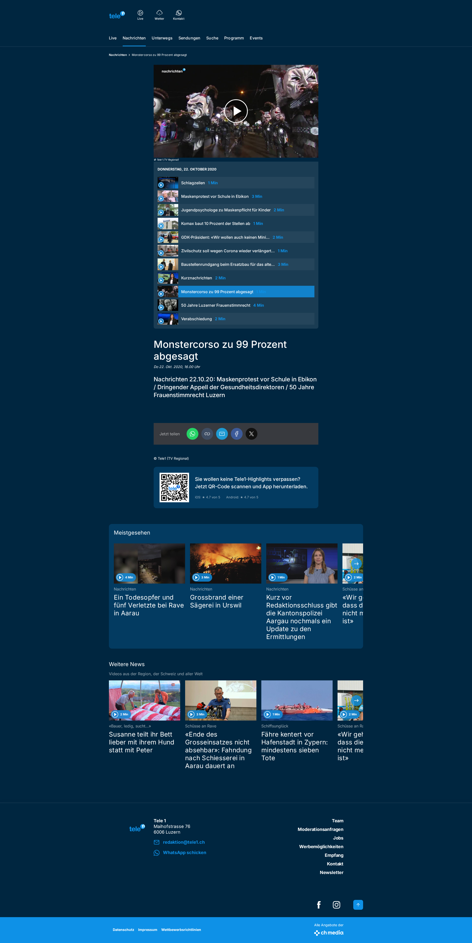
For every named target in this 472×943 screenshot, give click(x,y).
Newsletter (331, 872)
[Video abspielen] (236, 111)
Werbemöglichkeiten (321, 846)
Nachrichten (134, 37)
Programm (234, 37)
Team (337, 820)
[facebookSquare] (319, 905)
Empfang (334, 855)
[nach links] (115, 563)
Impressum (147, 929)
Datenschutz (123, 929)
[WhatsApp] (192, 434)
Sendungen (189, 37)
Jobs (338, 838)
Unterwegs (162, 37)
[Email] (222, 434)
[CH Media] (328, 932)
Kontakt (335, 863)
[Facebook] (237, 434)
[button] (207, 434)
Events (256, 37)
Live (113, 37)
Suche (212, 37)
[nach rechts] (356, 563)
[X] (251, 434)
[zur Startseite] (117, 15)
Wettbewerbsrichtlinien (181, 929)
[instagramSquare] (336, 905)
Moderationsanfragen (320, 829)
